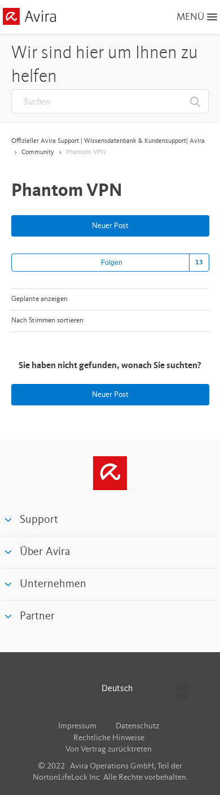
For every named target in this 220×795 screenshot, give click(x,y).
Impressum (77, 726)
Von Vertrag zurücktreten (108, 749)
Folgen (111, 263)
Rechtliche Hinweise (108, 738)
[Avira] (110, 473)
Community (37, 152)
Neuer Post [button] (110, 226)
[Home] (29, 18)
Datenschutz (137, 726)
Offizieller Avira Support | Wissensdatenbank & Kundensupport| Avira (108, 141)
